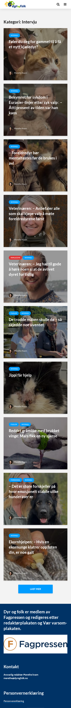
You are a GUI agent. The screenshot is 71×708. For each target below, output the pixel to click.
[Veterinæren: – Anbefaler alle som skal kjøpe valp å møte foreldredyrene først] (35, 220)
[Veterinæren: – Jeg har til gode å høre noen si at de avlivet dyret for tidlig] (35, 276)
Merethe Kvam (20, 73)
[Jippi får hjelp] (35, 387)
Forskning (15, 480)
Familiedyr (15, 258)
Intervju (14, 35)
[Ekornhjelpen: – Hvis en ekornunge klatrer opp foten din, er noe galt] (35, 554)
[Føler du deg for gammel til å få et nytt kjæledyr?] (35, 54)
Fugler (14, 313)
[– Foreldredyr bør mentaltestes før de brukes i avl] (35, 165)
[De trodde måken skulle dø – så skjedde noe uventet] (35, 332)
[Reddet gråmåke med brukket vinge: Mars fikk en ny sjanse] (35, 443)
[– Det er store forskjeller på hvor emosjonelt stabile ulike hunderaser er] (35, 498)
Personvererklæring (14, 701)
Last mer (35, 589)
